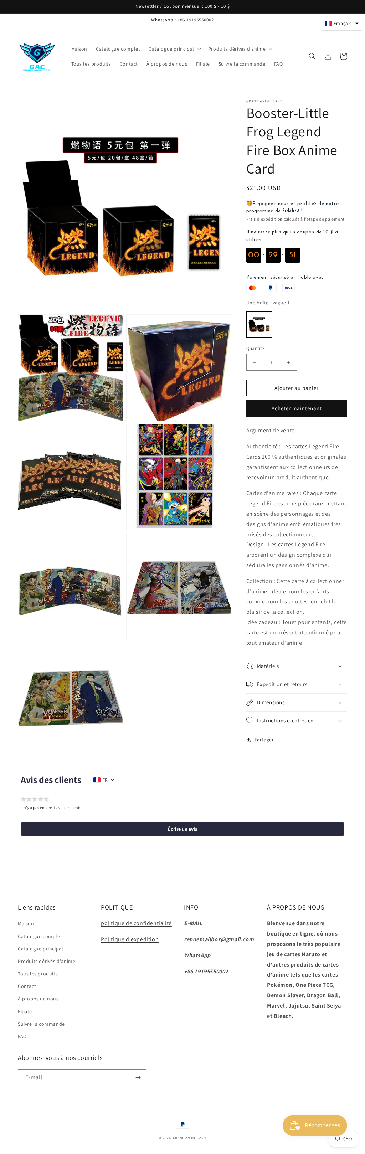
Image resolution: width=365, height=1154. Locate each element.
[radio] (259, 324)
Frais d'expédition (264, 219)
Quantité (255, 348)
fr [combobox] (105, 780)
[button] (174, 48)
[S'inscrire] (138, 1077)
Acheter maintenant (297, 408)
